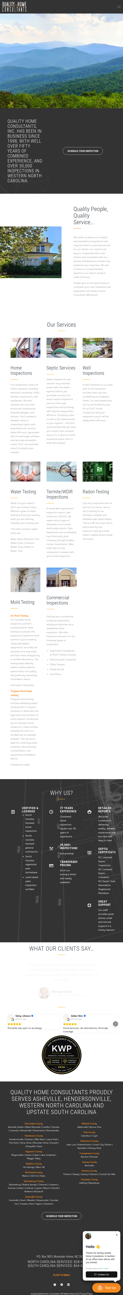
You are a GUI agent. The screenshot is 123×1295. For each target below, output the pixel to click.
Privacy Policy (86, 1293)
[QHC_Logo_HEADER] (14, 7)
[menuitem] (119, 7)
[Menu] (119, 7)
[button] (7, 1023)
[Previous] (2, 57)
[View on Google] (11, 1017)
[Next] (120, 57)
